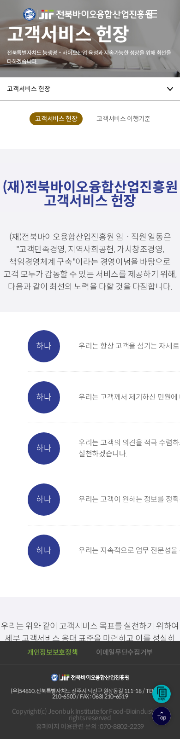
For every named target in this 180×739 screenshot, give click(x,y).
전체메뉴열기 (152, 14)
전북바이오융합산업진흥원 (87, 19)
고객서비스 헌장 (28, 89)
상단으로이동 (161, 716)
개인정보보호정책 (52, 652)
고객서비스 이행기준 (123, 119)
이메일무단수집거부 (124, 652)
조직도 (161, 694)
